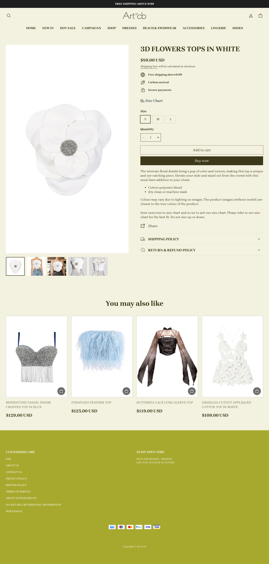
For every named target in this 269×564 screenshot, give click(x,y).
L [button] (171, 119)
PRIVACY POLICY (16, 478)
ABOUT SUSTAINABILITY (21, 498)
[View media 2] (36, 266)
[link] (91, 28)
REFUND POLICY (16, 485)
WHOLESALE (14, 511)
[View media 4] (77, 266)
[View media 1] (15, 266)
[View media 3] (56, 266)
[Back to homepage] (134, 15)
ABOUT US (12, 465)
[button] (8, 15)
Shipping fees (149, 66)
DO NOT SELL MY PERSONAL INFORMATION (33, 504)
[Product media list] (67, 149)
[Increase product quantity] (158, 137)
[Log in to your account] (251, 15)
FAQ (8, 458)
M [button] (158, 119)
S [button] (145, 119)
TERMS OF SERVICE (18, 491)
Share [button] (153, 226)
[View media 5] (98, 266)
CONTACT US (14, 472)
